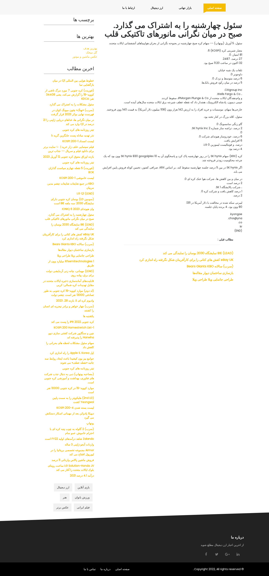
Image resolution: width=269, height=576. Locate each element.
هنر (65, 497)
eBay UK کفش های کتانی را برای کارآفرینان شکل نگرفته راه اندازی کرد (186, 260)
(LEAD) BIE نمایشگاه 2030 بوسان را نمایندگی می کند (198, 253)
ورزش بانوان (82, 497)
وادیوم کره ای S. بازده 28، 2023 (75, 301)
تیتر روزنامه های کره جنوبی (78, 130)
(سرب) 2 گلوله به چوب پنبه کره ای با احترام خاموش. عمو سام (72, 431)
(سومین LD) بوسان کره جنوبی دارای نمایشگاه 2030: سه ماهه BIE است (72, 201)
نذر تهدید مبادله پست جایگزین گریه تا (72, 135)
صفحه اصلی (212, 8)
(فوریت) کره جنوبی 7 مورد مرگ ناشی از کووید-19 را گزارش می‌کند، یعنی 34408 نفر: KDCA (69, 94)
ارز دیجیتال (155, 8)
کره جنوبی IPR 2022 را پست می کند (72, 322)
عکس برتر (62, 507)
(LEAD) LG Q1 (85, 193)
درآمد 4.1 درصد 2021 (82, 476)
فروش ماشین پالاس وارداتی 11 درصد (73, 460)
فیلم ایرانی (83, 507)
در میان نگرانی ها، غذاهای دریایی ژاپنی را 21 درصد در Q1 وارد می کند (68, 122)
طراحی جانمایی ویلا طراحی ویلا (212, 279)
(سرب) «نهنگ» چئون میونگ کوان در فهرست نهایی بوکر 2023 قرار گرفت (72, 112)
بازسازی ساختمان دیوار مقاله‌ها (213, 273)
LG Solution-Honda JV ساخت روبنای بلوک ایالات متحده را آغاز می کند (71, 468)
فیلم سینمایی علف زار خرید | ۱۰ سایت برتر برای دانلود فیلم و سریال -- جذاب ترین (68, 149)
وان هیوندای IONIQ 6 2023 (78, 209)
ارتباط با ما (126, 8)
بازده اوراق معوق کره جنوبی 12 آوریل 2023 (68, 157)
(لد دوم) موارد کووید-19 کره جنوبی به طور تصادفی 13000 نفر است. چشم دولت (69, 293)
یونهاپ (90, 423)
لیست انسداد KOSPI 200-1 (78, 141)
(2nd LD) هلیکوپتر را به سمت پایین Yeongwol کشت (73, 400)
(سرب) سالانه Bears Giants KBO (210, 266)
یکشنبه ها (88, 316)
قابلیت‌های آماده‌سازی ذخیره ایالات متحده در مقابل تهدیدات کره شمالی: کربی (68, 283)
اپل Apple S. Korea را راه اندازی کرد (72, 353)
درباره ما (105, 569)
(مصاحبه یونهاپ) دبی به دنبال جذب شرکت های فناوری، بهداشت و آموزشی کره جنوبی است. (69, 378)
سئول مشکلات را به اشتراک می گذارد (72, 104)
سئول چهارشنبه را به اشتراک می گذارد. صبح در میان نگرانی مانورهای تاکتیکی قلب (69, 217)
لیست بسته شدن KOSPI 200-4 (75, 408)
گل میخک (91, 52)
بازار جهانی (183, 8)
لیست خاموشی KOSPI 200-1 (76, 178)
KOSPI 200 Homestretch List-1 (74, 327)
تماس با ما (90, 569)
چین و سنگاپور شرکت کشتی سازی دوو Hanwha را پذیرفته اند (71, 335)
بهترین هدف (90, 48)
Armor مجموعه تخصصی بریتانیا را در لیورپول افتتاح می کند (72, 452)
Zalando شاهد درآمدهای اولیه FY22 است (69, 439)
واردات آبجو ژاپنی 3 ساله (79, 444)
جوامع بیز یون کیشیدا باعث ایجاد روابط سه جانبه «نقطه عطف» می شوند (69, 361)
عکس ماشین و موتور (84, 57)
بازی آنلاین (84, 487)
